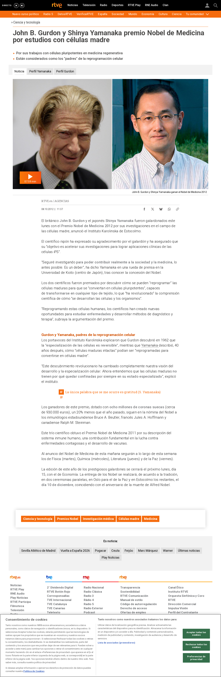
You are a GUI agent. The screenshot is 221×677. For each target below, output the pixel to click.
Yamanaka (150, 345)
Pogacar (100, 550)
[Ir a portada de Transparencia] (165, 578)
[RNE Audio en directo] (22, 5)
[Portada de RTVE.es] (57, 5)
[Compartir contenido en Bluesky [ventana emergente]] (161, 208)
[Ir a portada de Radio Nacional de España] (100, 578)
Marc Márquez (148, 550)
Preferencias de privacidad (196, 658)
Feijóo (129, 550)
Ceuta (115, 550)
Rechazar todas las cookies (196, 645)
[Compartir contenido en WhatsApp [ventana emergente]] (169, 208)
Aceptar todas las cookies (196, 633)
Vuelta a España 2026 (75, 550)
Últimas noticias (189, 550)
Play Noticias (110, 557)
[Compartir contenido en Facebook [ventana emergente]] (144, 208)
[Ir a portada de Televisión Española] (63, 578)
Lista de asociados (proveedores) (116, 642)
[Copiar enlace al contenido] (177, 208)
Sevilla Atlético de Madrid (38, 550)
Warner (168, 550)
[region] (110, 645)
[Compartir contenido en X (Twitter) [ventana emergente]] (152, 208)
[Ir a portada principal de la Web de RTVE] (27, 577)
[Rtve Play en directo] (16, 5)
